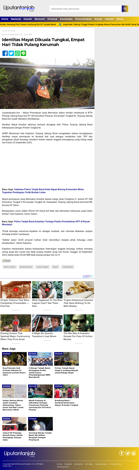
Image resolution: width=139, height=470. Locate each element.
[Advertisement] (47, 166)
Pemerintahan (83, 19)
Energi (98, 19)
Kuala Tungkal (42, 267)
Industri (109, 19)
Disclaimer (78, 464)
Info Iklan (89, 464)
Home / (5, 31)
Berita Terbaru (9, 267)
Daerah (28, 19)
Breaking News (26, 267)
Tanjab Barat (68, 267)
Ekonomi (40, 19)
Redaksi (68, 464)
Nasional (16, 19)
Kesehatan (66, 19)
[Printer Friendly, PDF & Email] (6, 260)
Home (4, 19)
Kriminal (52, 19)
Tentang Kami (63, 467)
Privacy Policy (116, 464)
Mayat (55, 267)
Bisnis (120, 19)
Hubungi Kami (101, 464)
